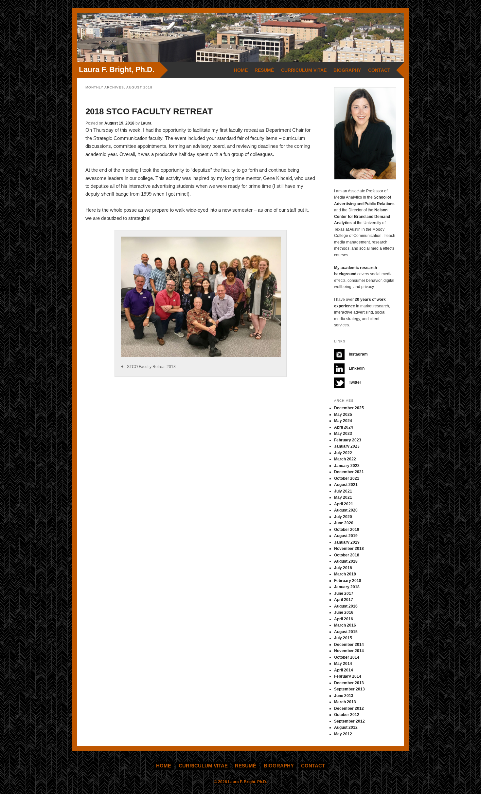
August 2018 (346, 561)
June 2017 (343, 593)
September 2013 (349, 689)
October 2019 (346, 529)
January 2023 (347, 446)
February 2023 (347, 440)
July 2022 (343, 453)
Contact (379, 70)
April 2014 (343, 670)
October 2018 (346, 555)
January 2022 (347, 465)
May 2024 (343, 420)
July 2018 (343, 568)
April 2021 (343, 504)
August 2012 (346, 727)
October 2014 (346, 657)
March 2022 (345, 459)
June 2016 (343, 612)
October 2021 (346, 478)
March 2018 (345, 574)
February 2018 (347, 580)
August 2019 (346, 535)
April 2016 (343, 619)
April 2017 (343, 599)
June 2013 (343, 695)
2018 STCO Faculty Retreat (149, 111)
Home (241, 70)
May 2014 (343, 663)
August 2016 (346, 606)
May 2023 (343, 433)
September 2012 (349, 721)
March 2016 (345, 625)
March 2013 (345, 702)
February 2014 (347, 676)
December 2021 (349, 472)
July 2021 (343, 491)
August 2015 (346, 631)
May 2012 (343, 734)
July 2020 (343, 516)
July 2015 (343, 638)
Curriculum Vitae (304, 70)
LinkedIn (356, 368)
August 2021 (346, 484)
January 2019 (347, 542)
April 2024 (343, 427)
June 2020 (343, 523)
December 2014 (349, 644)
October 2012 (346, 714)
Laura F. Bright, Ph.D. (116, 70)
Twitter (354, 382)
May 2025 (343, 414)
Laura (146, 123)
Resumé (264, 70)
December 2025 (349, 408)
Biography (347, 70)
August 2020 (346, 510)
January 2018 (347, 587)
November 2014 (349, 651)
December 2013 (349, 683)
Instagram (358, 354)
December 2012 (349, 708)
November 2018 (349, 548)
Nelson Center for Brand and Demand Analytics (362, 216)
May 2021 (343, 497)
